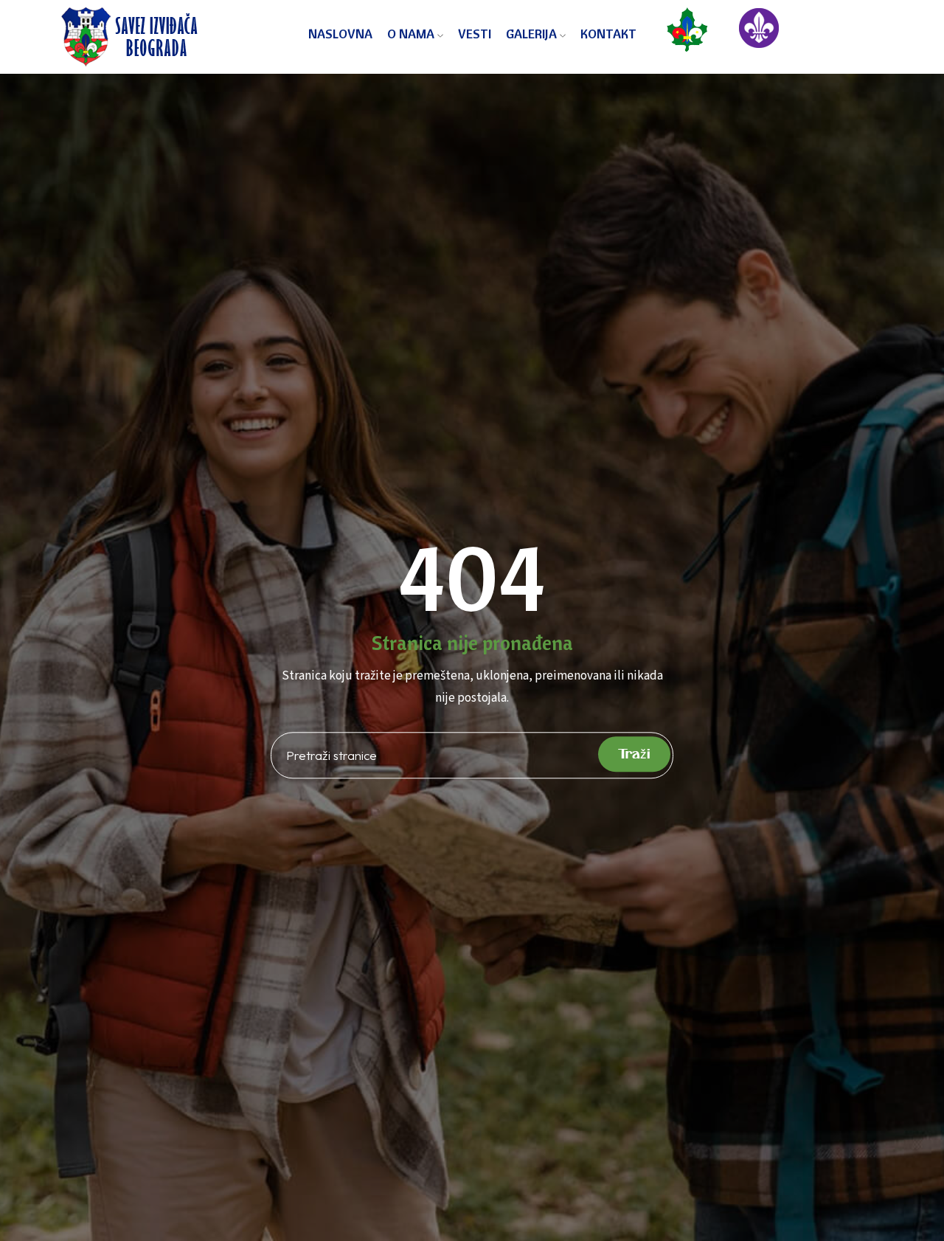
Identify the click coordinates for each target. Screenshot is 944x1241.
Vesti (474, 33)
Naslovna (340, 33)
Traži (634, 754)
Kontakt (608, 33)
